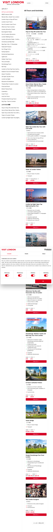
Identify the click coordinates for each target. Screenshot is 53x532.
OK (43, 281)
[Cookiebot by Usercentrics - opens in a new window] (45, 250)
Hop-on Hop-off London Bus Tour (10, 107)
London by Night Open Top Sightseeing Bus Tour (11, 117)
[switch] (20, 275)
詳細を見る (35, 63)
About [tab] (43, 253)
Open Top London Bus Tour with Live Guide (11, 112)
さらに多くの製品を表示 (38, 523)
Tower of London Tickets (8, 115)
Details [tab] (26, 253)
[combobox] (47, 3)
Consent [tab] (9, 253)
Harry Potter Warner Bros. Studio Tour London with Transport (11, 110)
